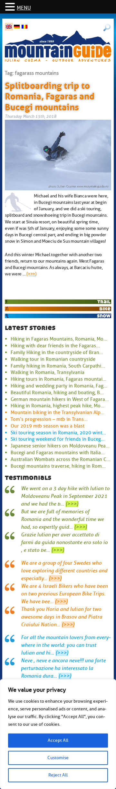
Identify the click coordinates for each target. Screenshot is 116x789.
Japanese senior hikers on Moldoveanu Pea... (60, 446)
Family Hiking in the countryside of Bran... (57, 352)
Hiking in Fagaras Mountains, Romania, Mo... (59, 339)
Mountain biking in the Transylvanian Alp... (57, 412)
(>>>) (31, 274)
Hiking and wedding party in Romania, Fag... (59, 386)
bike (105, 308)
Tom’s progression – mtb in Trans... (49, 419)
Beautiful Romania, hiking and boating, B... (57, 392)
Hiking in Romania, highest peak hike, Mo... (57, 406)
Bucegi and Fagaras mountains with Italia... (58, 452)
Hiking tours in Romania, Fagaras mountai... (58, 379)
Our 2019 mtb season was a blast (47, 426)
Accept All (58, 740)
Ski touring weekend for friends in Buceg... (58, 439)
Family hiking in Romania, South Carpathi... (58, 366)
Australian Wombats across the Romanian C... (60, 459)
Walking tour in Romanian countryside (53, 359)
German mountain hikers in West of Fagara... (60, 399)
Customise (58, 757)
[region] (58, 734)
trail (104, 301)
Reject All (58, 775)
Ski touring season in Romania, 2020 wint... (58, 432)
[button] (11, 7)
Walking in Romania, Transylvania (47, 372)
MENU (24, 8)
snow (104, 315)
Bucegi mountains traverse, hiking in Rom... (58, 466)
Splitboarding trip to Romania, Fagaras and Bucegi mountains (49, 95)
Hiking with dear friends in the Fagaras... (55, 345)
